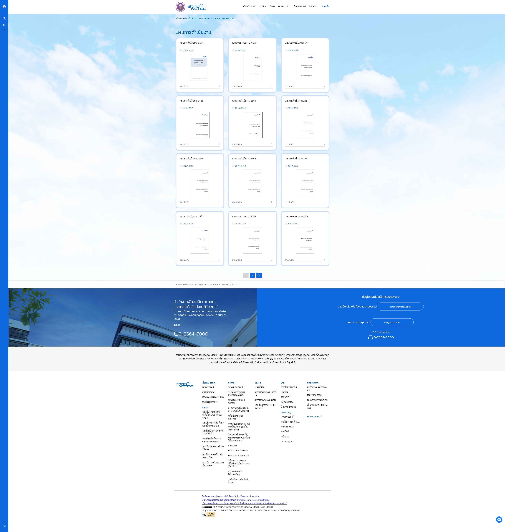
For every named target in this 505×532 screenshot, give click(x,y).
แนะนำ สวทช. (208, 387)
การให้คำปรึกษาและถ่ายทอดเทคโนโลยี (236, 393)
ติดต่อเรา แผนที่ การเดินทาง (317, 388)
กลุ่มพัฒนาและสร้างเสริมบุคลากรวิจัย (212, 456)
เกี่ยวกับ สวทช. (208, 382)
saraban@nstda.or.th (400, 306)
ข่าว (282, 382)
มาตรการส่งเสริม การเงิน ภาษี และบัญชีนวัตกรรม (238, 409)
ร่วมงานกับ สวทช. (314, 395)
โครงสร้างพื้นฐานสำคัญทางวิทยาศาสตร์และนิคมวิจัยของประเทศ (239, 437)
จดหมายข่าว (286, 396)
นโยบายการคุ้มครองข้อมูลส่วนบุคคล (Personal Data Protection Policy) (236, 500)
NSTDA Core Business (238, 450)
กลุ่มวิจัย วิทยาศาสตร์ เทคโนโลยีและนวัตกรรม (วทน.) (212, 414)
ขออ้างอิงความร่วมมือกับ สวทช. (238, 481)
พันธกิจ (205, 407)
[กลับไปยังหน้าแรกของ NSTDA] (4, 6)
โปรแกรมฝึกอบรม (288, 406)
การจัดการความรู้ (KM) (290, 421)
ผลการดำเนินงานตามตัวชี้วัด (265, 393)
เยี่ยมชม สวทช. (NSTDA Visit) (317, 406)
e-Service (232, 445)
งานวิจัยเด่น (259, 387)
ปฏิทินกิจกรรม (287, 401)
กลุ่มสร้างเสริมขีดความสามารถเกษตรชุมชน (211, 440)
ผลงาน (257, 382)
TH (4, 24)
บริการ (231, 382)
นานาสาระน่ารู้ (287, 416)
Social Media (313, 416)
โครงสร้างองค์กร (208, 392)
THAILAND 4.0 (287, 441)
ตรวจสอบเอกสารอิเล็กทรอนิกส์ (235, 473)
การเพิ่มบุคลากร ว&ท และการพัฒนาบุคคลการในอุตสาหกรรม (239, 426)
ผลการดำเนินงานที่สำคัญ (265, 400)
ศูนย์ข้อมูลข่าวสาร (209, 401)
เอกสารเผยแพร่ (287, 426)
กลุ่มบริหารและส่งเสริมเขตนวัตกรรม (213, 448)
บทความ (284, 392)
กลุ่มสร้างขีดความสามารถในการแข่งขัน (213, 432)
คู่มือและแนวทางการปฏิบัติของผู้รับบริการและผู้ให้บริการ (239, 463)
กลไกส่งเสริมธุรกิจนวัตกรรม (235, 417)
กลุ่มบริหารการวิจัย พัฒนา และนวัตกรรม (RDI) (213, 424)
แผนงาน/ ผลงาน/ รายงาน (213, 396)
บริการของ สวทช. (235, 387)
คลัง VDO (285, 436)
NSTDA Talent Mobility (238, 455)
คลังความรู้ (286, 412)
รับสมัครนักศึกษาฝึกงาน (317, 400)
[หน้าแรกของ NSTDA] (184, 384)
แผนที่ (177, 325)
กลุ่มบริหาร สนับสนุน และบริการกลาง (213, 464)
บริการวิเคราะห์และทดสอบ (236, 401)
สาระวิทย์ (285, 431)
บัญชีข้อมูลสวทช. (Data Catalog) (264, 406)
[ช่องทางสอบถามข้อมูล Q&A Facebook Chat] (499, 519)
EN (4, 29)
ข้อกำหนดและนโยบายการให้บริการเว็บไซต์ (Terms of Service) (230, 496)
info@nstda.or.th (392, 322)
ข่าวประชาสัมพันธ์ (289, 387)
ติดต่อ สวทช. (313, 382)
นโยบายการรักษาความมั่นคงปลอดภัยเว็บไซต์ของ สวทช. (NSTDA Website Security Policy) (244, 503)
